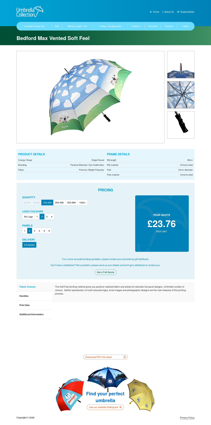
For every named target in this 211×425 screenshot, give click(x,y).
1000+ (82, 202)
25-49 (27, 202)
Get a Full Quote (105, 272)
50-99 (36, 202)
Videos (185, 26)
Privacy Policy (187, 417)
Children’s (136, 26)
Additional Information (31, 314)
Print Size (24, 305)
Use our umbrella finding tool (104, 407)
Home (156, 11)
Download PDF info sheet (98, 357)
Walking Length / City (77, 26)
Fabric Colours (27, 286)
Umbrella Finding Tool (34, 26)
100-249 (47, 202)
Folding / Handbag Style (110, 26)
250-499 (59, 202)
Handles (23, 296)
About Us (169, 11)
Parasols (169, 26)
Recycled (152, 26)
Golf (57, 26)
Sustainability (187, 11)
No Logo (28, 216)
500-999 (71, 202)
